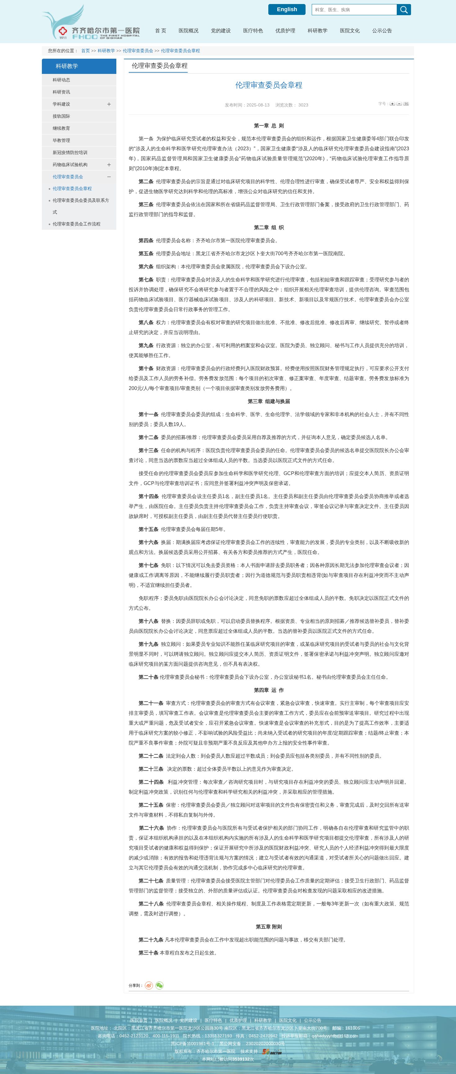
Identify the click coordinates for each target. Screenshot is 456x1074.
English (287, 9)
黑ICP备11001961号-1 (193, 1043)
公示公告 (312, 1020)
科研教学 (263, 1020)
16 (405, 104)
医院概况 (163, 1020)
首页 (85, 50)
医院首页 (139, 1020)
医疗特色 (213, 1020)
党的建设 (188, 1020)
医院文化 (288, 1020)
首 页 (160, 30)
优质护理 (238, 1020)
